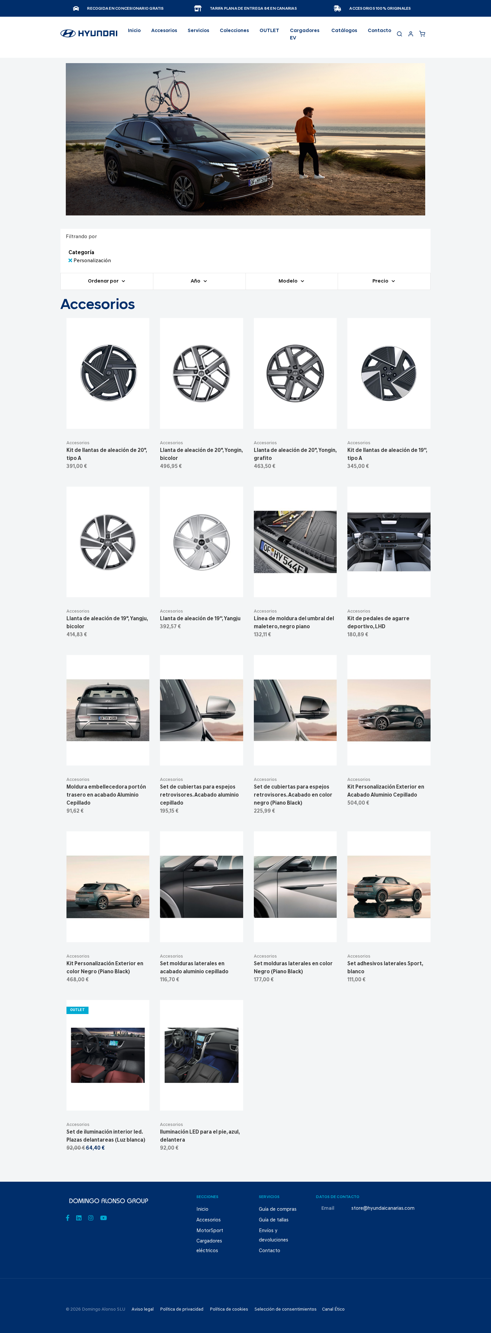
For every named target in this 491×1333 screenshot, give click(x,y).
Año (196, 281)
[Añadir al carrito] (108, 421)
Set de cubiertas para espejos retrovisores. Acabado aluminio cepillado (199, 795)
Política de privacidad (181, 1309)
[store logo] (88, 36)
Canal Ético (333, 1309)
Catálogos (344, 30)
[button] (124, 421)
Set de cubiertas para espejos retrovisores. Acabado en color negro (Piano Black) (293, 795)
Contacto (379, 30)
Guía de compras (278, 1209)
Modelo (289, 281)
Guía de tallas (274, 1220)
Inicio (134, 30)
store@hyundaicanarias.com (383, 1208)
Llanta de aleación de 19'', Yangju (200, 619)
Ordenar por (104, 281)
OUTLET (269, 30)
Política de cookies (229, 1309)
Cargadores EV (304, 34)
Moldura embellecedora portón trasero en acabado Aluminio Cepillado (106, 795)
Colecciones (234, 30)
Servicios (198, 30)
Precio (380, 281)
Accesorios (78, 443)
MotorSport (209, 1230)
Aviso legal (143, 1309)
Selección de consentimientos (286, 1309)
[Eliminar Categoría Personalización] (70, 261)
